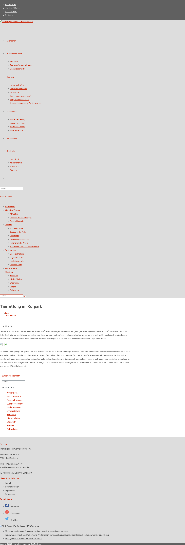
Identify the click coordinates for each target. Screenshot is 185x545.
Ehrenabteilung (16, 265)
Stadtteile (9, 272)
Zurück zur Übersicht (11, 376)
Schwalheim (15, 290)
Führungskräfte (16, 228)
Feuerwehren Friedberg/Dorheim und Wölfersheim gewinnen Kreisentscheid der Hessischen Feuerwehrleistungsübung (57, 535)
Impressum (10, 490)
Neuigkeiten (12, 393)
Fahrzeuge (14, 236)
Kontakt (8, 483)
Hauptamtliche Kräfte (19, 243)
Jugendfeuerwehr (17, 257)
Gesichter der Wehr (18, 232)
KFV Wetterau (32, 526)
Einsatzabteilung (17, 254)
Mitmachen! (10, 206)
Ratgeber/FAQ (11, 268)
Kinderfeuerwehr (17, 261)
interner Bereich (12, 487)
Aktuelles (14, 214)
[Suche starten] (25, 296)
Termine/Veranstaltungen (20, 217)
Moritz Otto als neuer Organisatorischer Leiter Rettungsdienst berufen (36, 531)
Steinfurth (11, 12)
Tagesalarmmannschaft (20, 239)
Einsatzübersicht (17, 221)
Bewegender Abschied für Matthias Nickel (23, 538)
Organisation (10, 250)
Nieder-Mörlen (13, 8)
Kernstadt (10, 5)
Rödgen (9, 15)
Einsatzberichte (10, 315)
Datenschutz (10, 494)
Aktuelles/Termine (12, 210)
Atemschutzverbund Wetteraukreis (24, 246)
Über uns (8, 225)
